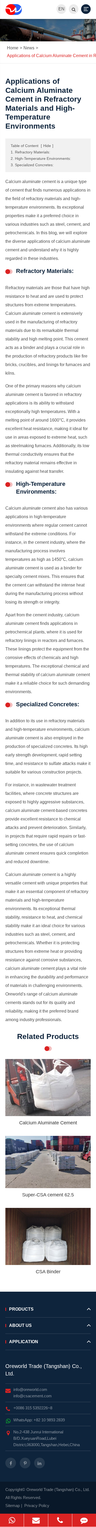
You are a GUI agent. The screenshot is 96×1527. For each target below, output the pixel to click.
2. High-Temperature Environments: (41, 158)
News (28, 48)
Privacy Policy (36, 1505)
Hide (47, 146)
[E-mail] (36, 1520)
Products (21, 1309)
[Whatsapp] (12, 1520)
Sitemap (12, 1505)
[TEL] (60, 1520)
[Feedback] (84, 1520)
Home (12, 48)
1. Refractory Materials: (30, 152)
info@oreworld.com (30, 1389)
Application (23, 1341)
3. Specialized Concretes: (32, 165)
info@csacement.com (32, 1396)
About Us (20, 1325)
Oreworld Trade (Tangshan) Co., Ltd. (43, 1370)
